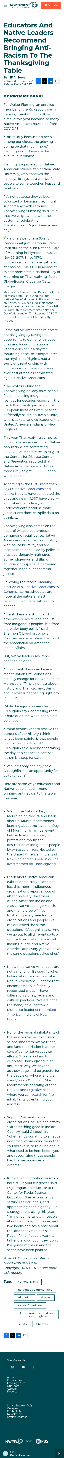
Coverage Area (16, 1383)
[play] (5, 1453)
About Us (13, 1377)
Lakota (22, 1324)
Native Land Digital (22, 1090)
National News (27, 1281)
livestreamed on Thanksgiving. (31, 864)
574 (33, 986)
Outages (12, 1408)
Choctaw (42, 1324)
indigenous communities (34, 1289)
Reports (12, 1391)
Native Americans (29, 1305)
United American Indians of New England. (31, 1014)
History (46, 1297)
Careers (12, 1388)
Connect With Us (17, 1380)
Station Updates (17, 1417)
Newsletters (14, 1414)
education (24, 1297)
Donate (53, 5)
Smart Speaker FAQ (19, 1405)
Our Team (13, 1386)
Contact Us (14, 1411)
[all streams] (59, 1453)
